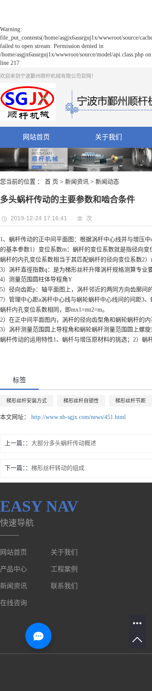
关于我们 (108, 137)
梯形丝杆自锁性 (81, 401)
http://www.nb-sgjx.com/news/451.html (78, 417)
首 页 (51, 182)
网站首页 (36, 137)
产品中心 (13, 569)
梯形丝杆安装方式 (26, 401)
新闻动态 (107, 182)
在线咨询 (13, 602)
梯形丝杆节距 (130, 401)
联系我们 (64, 586)
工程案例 (64, 569)
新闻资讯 (77, 182)
